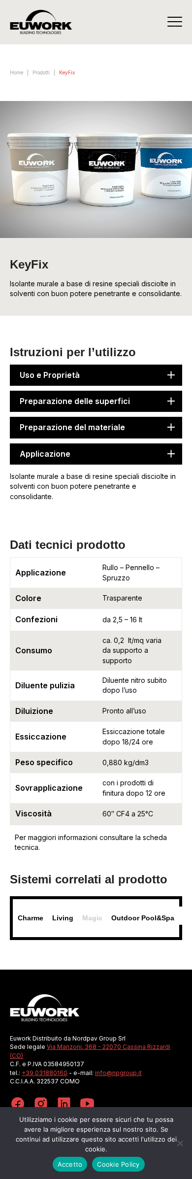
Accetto (70, 1164)
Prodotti (41, 72)
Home (16, 72)
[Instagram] (41, 1105)
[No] (180, 1143)
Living (62, 918)
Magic (92, 918)
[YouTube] (87, 1105)
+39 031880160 (44, 1073)
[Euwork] (41, 22)
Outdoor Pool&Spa (142, 918)
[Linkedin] (64, 1105)
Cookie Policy (118, 1164)
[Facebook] (18, 1105)
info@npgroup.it (118, 1073)
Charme (30, 918)
